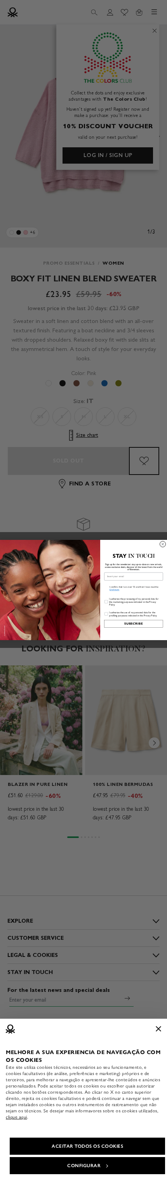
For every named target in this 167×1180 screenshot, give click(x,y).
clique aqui (16, 1117)
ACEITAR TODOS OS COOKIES (87, 1146)
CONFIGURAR (84, 1165)
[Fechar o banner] (158, 1029)
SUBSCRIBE (133, 623)
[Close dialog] (163, 544)
